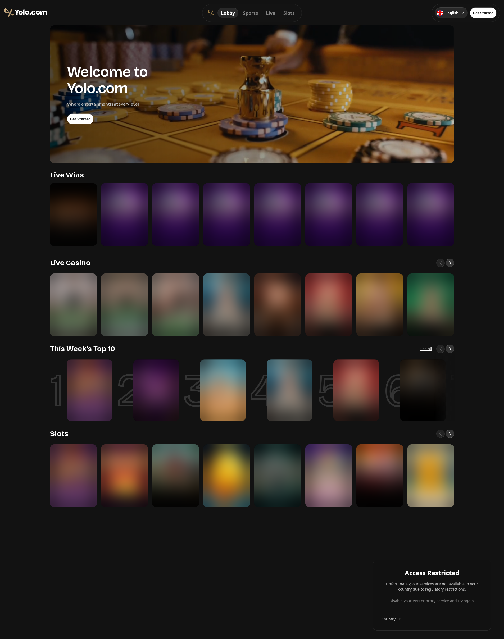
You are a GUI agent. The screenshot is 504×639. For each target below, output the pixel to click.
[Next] (450, 263)
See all (426, 348)
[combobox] (451, 13)
